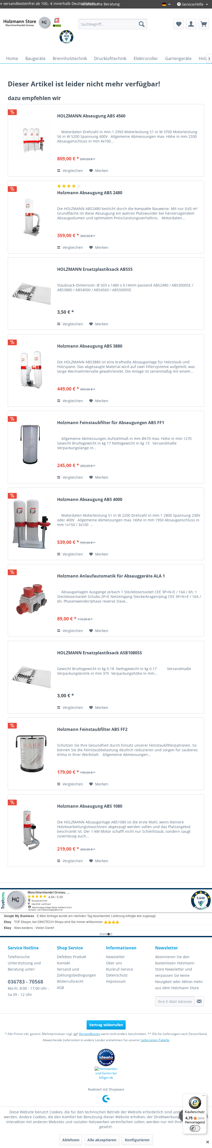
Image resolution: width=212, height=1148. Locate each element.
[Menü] (204, 1097)
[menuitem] (112, 24)
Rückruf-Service (119, 969)
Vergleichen (72, 170)
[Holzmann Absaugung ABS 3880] (31, 370)
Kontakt (63, 963)
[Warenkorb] (204, 24)
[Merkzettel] (178, 24)
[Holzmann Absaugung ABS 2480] (31, 217)
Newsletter (115, 956)
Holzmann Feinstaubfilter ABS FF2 (92, 729)
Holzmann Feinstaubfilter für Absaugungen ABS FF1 (110, 422)
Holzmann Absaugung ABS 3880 (89, 346)
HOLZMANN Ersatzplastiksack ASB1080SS (99, 653)
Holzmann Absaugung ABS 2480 (89, 193)
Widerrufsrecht (70, 981)
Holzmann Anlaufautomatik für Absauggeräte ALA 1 (111, 576)
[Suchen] (141, 24)
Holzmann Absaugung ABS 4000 (89, 499)
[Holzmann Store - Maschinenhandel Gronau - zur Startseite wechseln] (32, 29)
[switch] (195, 1128)
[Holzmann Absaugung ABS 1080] (31, 830)
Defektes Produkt (71, 956)
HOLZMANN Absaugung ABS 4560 (91, 116)
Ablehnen (70, 1139)
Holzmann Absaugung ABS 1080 (89, 806)
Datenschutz (117, 975)
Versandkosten (89, 1034)
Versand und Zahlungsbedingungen (76, 972)
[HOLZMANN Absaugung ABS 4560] (31, 140)
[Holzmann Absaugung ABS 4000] (31, 523)
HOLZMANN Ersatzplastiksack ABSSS (95, 269)
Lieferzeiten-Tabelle (155, 1040)
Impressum (116, 981)
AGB (60, 987)
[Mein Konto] (191, 24)
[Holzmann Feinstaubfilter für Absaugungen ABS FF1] (31, 447)
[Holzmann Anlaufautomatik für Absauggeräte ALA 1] (31, 600)
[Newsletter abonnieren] (199, 1001)
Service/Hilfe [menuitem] (193, 4)
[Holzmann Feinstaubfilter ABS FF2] (31, 753)
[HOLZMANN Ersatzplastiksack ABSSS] (31, 293)
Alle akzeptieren (101, 1139)
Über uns (114, 963)
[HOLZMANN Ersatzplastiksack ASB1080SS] (31, 677)
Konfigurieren (137, 1139)
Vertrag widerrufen (106, 1024)
